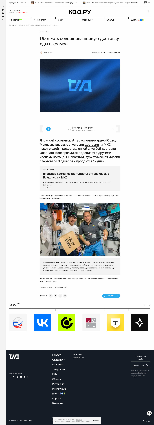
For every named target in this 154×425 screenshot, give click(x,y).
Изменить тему (139, 365)
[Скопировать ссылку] (65, 296)
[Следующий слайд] (149, 305)
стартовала (48, 161)
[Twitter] (60, 296)
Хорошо (96, 420)
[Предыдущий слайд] (144, 304)
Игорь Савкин (48, 53)
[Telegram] (51, 296)
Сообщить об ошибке (140, 358)
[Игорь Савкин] (41, 52)
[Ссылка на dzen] (2, 13)
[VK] (55, 296)
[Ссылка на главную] (14, 356)
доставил (92, 144)
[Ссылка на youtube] (2, 16)
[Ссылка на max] (2, 9)
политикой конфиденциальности (139, 372)
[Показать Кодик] (149, 413)
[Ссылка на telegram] (2, 3)
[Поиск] (149, 11)
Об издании (77, 354)
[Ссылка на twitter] (2, 19)
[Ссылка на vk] (2, 6)
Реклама (77, 357)
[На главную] (80, 12)
